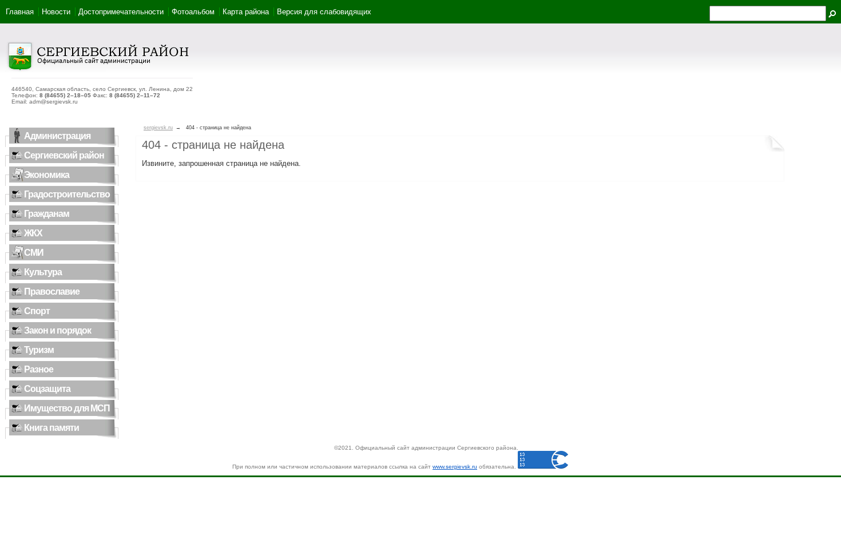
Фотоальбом (193, 11)
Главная (20, 11)
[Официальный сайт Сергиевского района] (97, 69)
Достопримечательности (121, 11)
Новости (56, 11)
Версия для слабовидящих (324, 11)
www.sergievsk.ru (455, 466)
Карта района (246, 11)
